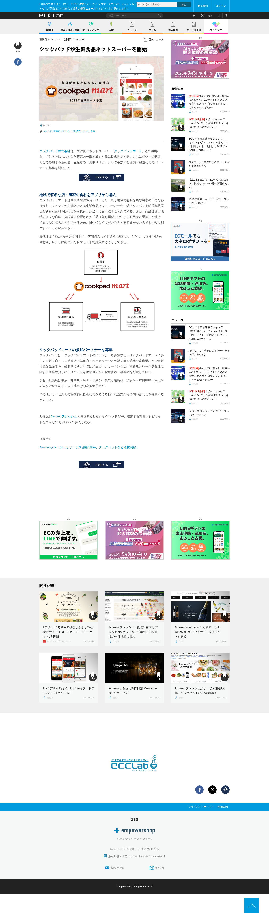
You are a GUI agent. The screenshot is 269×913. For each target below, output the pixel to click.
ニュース (132, 30)
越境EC (49, 30)
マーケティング (90, 30)
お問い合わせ (117, 868)
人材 (111, 30)
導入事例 (173, 30)
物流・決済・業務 (70, 30)
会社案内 (159, 868)
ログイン (221, 5)
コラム (152, 30)
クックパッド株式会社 (54, 151)
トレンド (47, 131)
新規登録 (203, 5)
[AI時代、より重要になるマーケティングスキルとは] (178, 167)
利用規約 (223, 806)
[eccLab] (134, 773)
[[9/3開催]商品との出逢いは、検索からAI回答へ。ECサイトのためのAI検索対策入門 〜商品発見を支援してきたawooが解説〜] (178, 101)
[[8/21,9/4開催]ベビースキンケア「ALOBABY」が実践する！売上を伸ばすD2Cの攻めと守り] (178, 124)
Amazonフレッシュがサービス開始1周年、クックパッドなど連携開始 (87, 447)
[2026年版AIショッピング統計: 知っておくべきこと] (178, 204)
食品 (93, 131)
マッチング (216, 30)
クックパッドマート (128, 151)
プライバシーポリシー (201, 806)
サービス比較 (194, 30)
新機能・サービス (62, 131)
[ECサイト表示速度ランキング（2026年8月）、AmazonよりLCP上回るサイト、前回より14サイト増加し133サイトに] (178, 144)
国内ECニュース (81, 131)
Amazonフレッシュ (63, 416)
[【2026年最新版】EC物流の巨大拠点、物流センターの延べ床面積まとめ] (178, 185)
